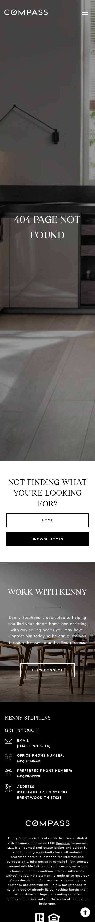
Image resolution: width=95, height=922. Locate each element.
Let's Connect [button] (47, 670)
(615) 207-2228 (28, 776)
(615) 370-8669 (28, 761)
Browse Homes (48, 539)
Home (47, 520)
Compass (63, 843)
